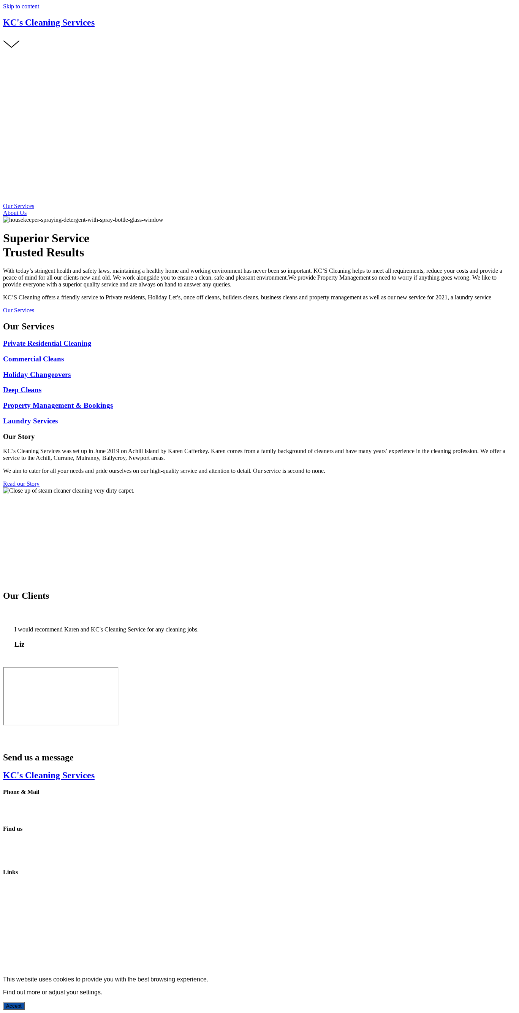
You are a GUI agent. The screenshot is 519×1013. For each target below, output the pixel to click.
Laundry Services (30, 421)
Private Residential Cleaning (47, 343)
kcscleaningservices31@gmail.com (45, 814)
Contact (12, 914)
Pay (7, 908)
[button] (18, 206)
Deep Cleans (22, 390)
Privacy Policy (20, 927)
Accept (14, 1006)
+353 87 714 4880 (25, 807)
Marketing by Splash (144, 940)
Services (13, 894)
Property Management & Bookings (58, 405)
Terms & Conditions (67, 927)
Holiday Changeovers (37, 374)
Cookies (106, 927)
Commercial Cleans (33, 359)
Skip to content (21, 6)
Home (10, 887)
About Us (15, 901)
